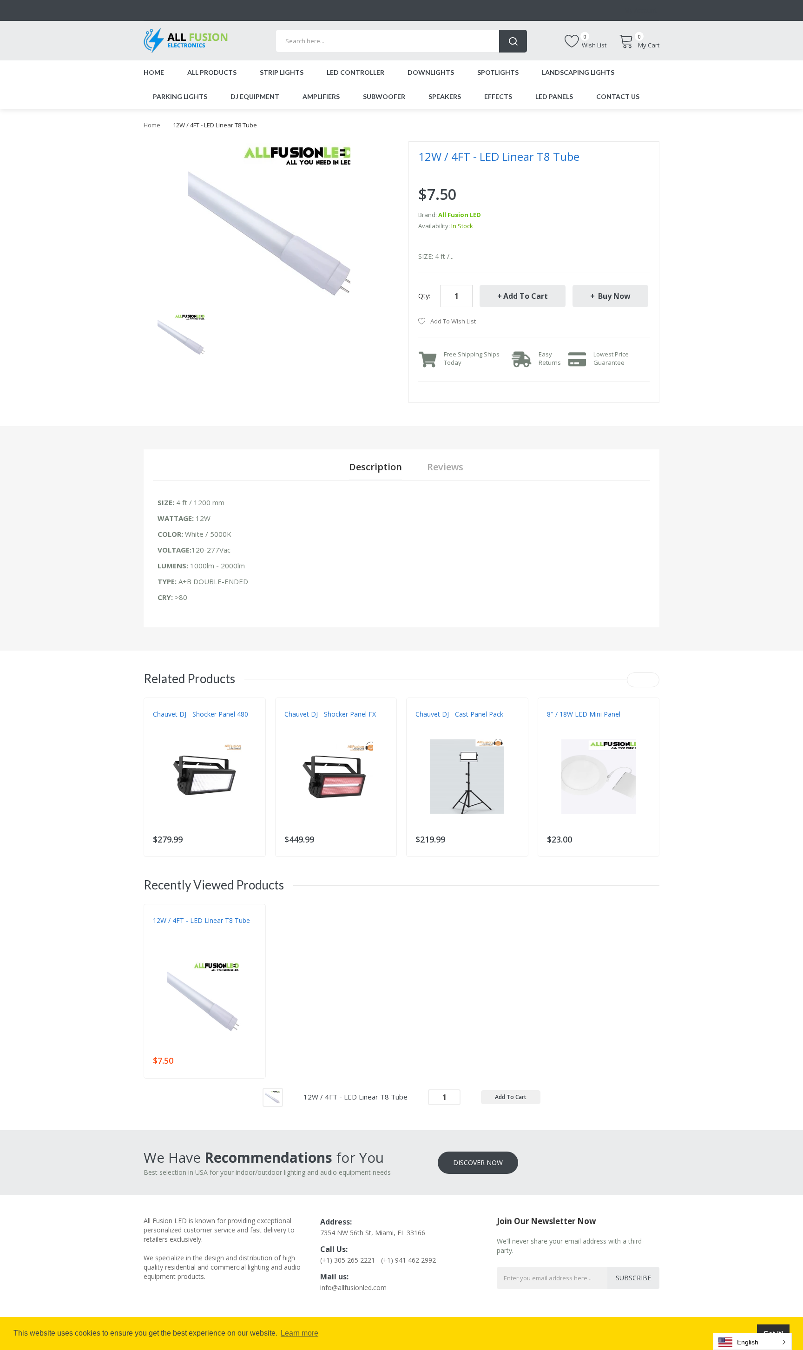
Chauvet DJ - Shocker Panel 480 (200, 714)
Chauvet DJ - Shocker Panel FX (330, 714)
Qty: (424, 295)
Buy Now (613, 296)
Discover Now (478, 1162)
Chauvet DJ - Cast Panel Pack (459, 714)
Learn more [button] (299, 1333)
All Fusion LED (459, 215)
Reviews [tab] (445, 467)
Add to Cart (525, 296)
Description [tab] (375, 467)
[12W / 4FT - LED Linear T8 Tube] (182, 334)
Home (152, 125)
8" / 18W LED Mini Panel (583, 714)
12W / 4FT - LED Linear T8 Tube (201, 920)
